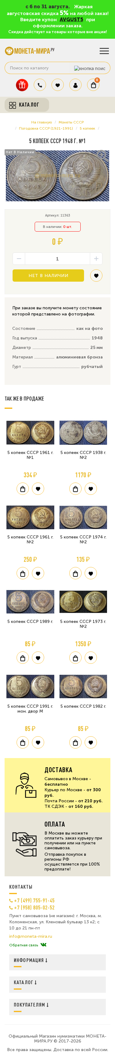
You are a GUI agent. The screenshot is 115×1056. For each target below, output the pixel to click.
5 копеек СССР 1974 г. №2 (83, 539)
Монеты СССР (71, 122)
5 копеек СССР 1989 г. (30, 621)
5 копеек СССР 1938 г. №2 (83, 455)
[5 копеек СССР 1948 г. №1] (57, 176)
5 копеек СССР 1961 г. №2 (30, 539)
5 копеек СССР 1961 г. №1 (30, 455)
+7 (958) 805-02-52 (34, 907)
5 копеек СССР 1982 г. (83, 706)
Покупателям (30, 1004)
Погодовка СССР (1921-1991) (46, 128)
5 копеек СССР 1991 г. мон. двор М (30, 709)
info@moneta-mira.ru (30, 936)
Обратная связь (23, 945)
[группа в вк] (43, 945)
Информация (29, 960)
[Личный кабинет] (75, 85)
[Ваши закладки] (58, 85)
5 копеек (87, 128)
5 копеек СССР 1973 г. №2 (83, 624)
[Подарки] (22, 85)
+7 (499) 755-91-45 (34, 900)
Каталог (24, 982)
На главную (41, 122)
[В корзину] (23, 489)
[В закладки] (96, 277)
